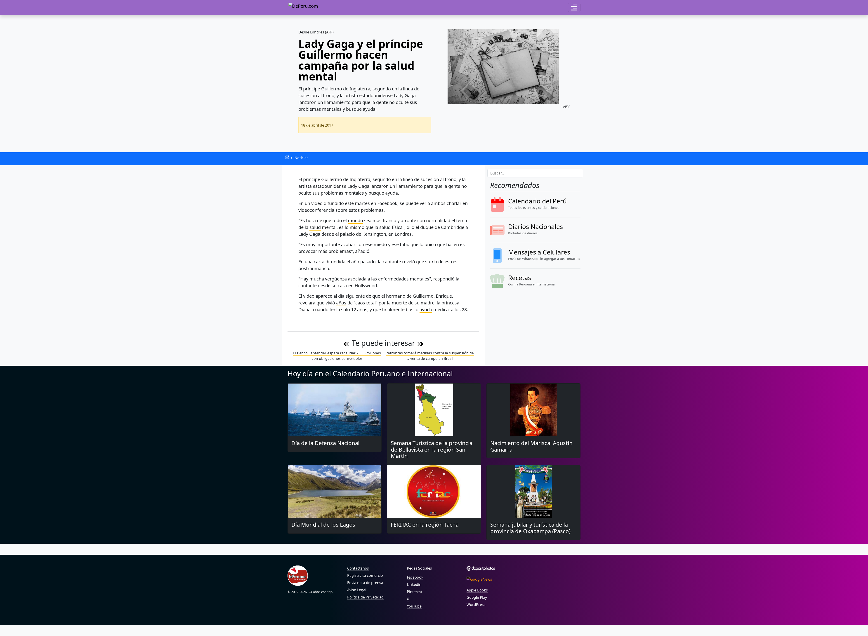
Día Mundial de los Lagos (323, 524)
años (341, 303)
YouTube (414, 606)
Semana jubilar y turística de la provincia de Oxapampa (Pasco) (530, 528)
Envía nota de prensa (365, 582)
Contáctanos (358, 568)
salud (315, 227)
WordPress (476, 604)
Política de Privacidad (365, 597)
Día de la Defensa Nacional (325, 443)
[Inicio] (287, 157)
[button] (574, 7)
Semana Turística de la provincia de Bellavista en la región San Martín (431, 449)
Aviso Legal (356, 589)
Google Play (477, 597)
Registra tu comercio (365, 575)
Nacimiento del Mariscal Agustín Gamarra (531, 446)
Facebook (415, 577)
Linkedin (414, 584)
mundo (355, 220)
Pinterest (414, 591)
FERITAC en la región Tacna (425, 524)
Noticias (301, 157)
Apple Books (477, 590)
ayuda (426, 309)
